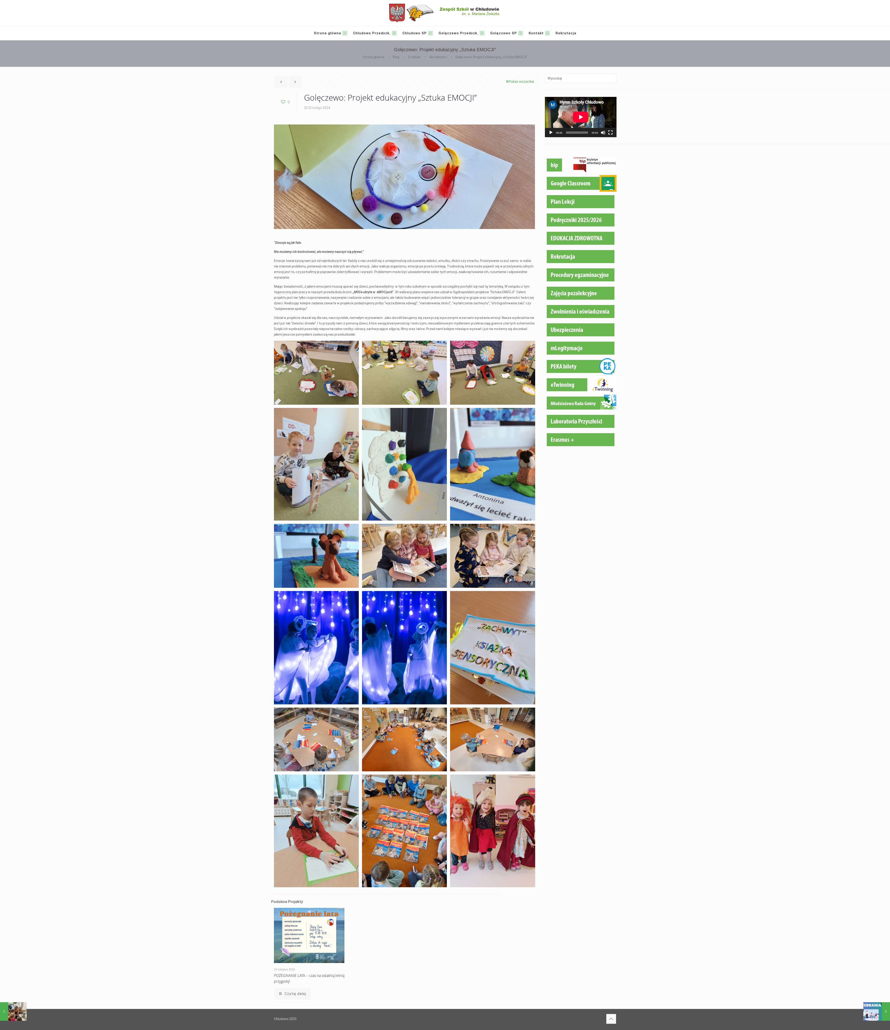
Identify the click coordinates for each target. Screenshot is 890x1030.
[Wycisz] (603, 132)
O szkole (414, 57)
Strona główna (373, 57)
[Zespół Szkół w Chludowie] (445, 13)
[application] (581, 117)
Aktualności (438, 57)
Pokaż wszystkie (521, 81)
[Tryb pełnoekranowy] (610, 132)
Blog (396, 57)
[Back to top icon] (611, 1019)
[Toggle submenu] (345, 33)
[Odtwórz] (551, 132)
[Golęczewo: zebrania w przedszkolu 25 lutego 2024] (876, 1011)
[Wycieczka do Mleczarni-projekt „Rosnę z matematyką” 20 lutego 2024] (13, 1011)
